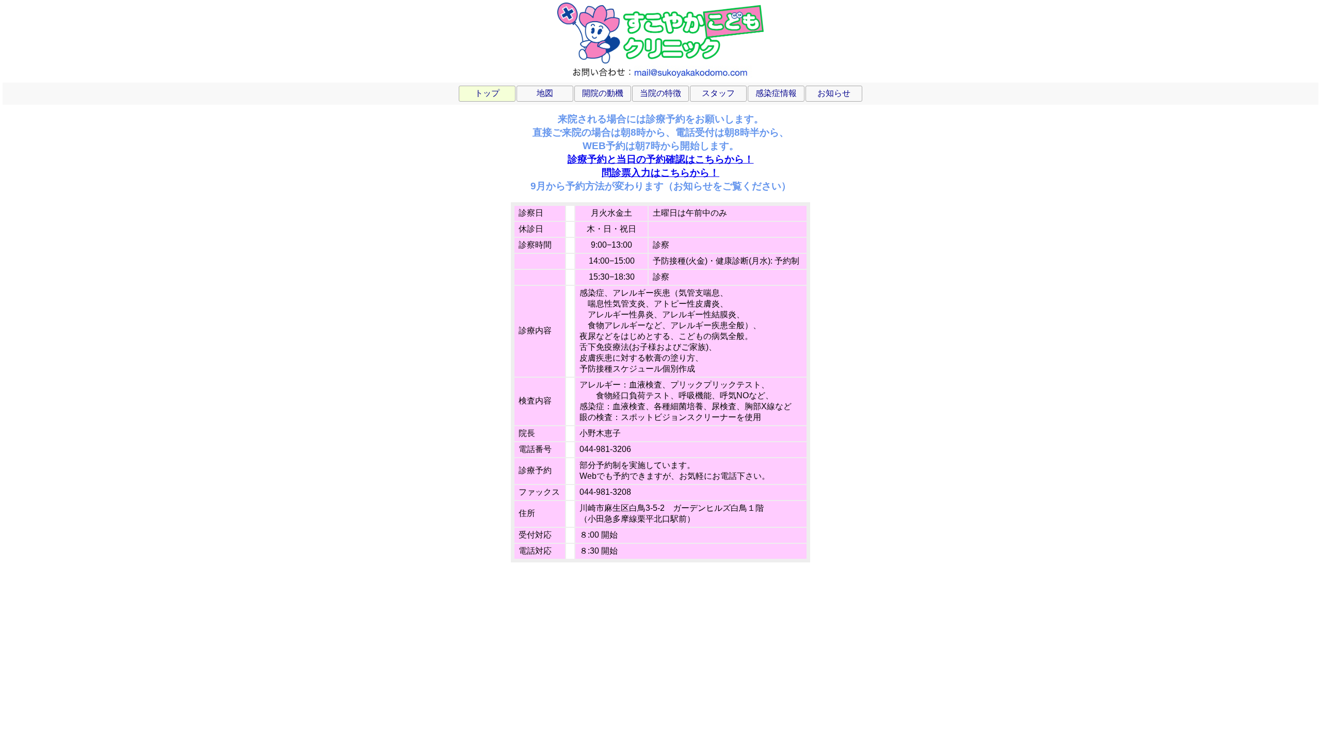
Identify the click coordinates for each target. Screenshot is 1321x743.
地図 (545, 93)
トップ (487, 93)
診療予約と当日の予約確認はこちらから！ (661, 159)
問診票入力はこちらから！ (660, 172)
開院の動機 (602, 93)
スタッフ (718, 93)
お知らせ (833, 93)
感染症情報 (776, 93)
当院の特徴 (660, 93)
